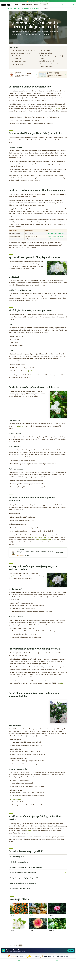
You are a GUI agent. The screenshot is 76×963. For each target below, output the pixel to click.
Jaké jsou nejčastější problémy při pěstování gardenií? (26, 867)
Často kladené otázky (46, 66)
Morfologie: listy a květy (19, 61)
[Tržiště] (44, 4)
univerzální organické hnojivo (38, 537)
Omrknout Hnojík (60, 552)
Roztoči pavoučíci (15, 799)
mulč (26, 464)
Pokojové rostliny (26, 8)
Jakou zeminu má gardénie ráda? (20, 888)
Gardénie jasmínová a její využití (49, 64)
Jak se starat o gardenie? (17, 856)
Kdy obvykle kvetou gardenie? (19, 862)
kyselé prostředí (56, 108)
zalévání (61, 683)
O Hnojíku (17, 4)
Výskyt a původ (16, 58)
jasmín (20, 98)
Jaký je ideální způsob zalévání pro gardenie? (23, 872)
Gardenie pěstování (17, 64)
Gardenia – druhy (17, 56)
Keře (19, 8)
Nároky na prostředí (46, 53)
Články (14, 8)
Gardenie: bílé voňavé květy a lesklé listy (24, 50)
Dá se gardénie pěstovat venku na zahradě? (23, 883)
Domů (10, 8)
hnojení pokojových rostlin (43, 539)
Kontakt (36, 4)
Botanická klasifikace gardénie (21, 53)
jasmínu (28, 830)
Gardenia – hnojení (45, 50)
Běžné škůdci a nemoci (47, 61)
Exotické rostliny (36, 8)
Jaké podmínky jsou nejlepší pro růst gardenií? (24, 878)
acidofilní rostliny (19, 426)
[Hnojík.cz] (6, 4)
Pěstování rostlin (27, 4)
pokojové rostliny (14, 576)
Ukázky (71, 950)
